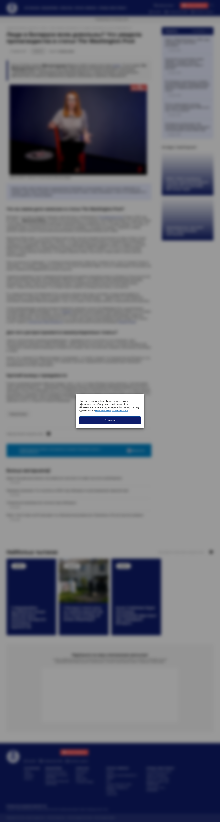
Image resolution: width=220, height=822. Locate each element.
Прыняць (110, 420)
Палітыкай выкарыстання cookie (111, 410)
